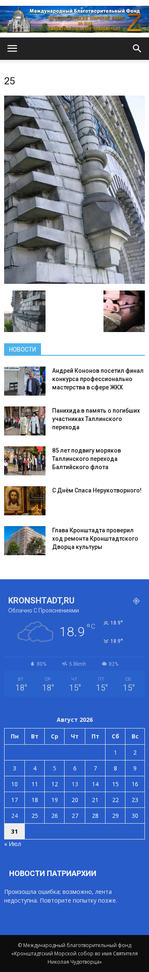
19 (54, 800)
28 (95, 815)
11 (34, 784)
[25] (74, 281)
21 (95, 800)
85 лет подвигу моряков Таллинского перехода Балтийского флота (86, 458)
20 (75, 800)
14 (95, 784)
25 (34, 815)
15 (115, 784)
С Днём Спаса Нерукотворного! (97, 490)
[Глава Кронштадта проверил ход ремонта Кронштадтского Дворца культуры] (25, 540)
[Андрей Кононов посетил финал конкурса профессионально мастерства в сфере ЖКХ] (25, 381)
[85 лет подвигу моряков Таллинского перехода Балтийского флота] (25, 460)
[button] (137, 48)
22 (115, 800)
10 (14, 784)
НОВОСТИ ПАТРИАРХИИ (52, 873)
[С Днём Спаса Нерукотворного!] (25, 500)
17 (14, 800)
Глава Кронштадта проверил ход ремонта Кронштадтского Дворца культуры (95, 538)
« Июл (12, 844)
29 (115, 815)
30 (135, 815)
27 (75, 815)
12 (54, 784)
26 (54, 815)
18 (34, 800)
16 (135, 784)
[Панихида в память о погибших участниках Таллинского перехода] (25, 421)
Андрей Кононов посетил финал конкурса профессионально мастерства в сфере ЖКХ (98, 379)
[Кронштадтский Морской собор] (74, 19)
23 (135, 800)
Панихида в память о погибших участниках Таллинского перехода (96, 419)
